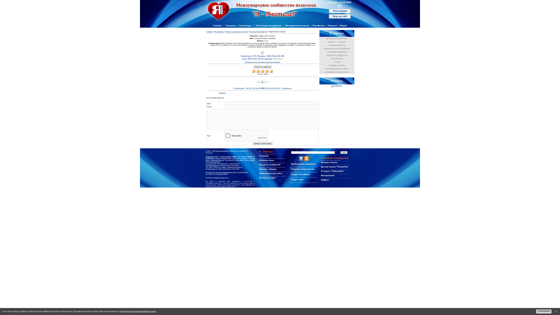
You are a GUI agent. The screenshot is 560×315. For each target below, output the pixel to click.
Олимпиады (245, 25)
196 (247, 88)
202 (266, 88)
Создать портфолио (300, 174)
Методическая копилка (297, 25)
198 (253, 88)
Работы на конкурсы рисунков (236, 32)
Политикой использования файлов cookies (138, 311)
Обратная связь (266, 160)
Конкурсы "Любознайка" (332, 171)
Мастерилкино (328, 175)
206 (278, 88)
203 (269, 88)
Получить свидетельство (303, 169)
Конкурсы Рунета (329, 162)
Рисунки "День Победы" (258, 32)
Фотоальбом (218, 32)
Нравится (222, 93)
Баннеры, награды (268, 169)
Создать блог (297, 179)
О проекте (264, 156)
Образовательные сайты (270, 173)
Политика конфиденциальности (217, 178)
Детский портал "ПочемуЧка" (335, 167)
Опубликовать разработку (303, 164)
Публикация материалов (268, 25)
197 (250, 88)
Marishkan (278, 59)
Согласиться (544, 311)
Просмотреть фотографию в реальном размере (262, 62)
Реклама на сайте (267, 178)
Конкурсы (231, 25)
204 (272, 88)
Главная (217, 25)
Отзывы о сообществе (269, 165)
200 (259, 88)
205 (275, 88)
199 (256, 88)
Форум (343, 25)
